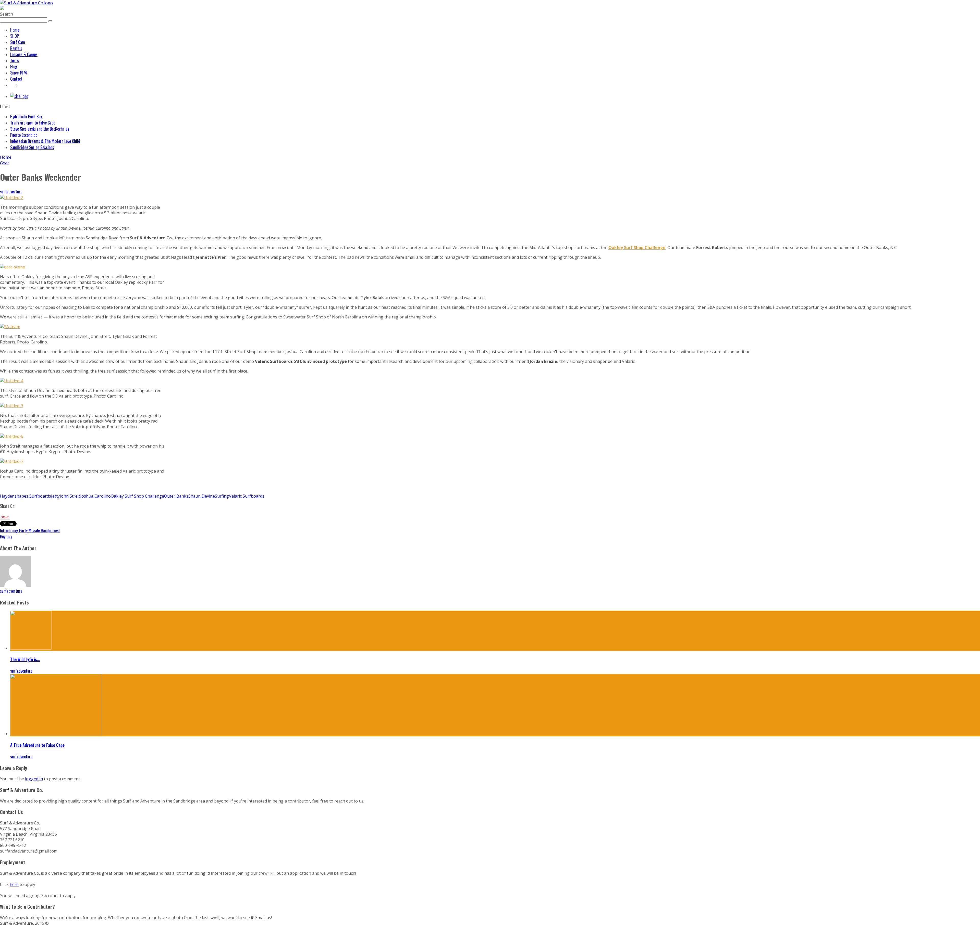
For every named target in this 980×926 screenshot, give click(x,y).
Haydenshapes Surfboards (25, 496)
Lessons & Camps (24, 54)
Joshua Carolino (95, 496)
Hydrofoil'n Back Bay (26, 117)
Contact (16, 79)
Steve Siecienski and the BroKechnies (39, 129)
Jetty (55, 496)
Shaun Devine (201, 496)
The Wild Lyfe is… (25, 659)
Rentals (16, 48)
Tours (14, 60)
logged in (34, 779)
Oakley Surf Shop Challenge (137, 496)
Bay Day (6, 537)
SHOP (14, 36)
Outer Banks (176, 496)
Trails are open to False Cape (32, 123)
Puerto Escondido (23, 135)
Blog (13, 67)
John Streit (70, 496)
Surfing (222, 496)
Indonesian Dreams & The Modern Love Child (45, 141)
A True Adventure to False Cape (37, 745)
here (14, 884)
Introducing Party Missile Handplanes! (30, 530)
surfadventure (11, 192)
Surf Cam (17, 42)
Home (14, 30)
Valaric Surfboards (246, 496)
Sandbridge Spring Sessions (32, 147)
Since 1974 (18, 73)
